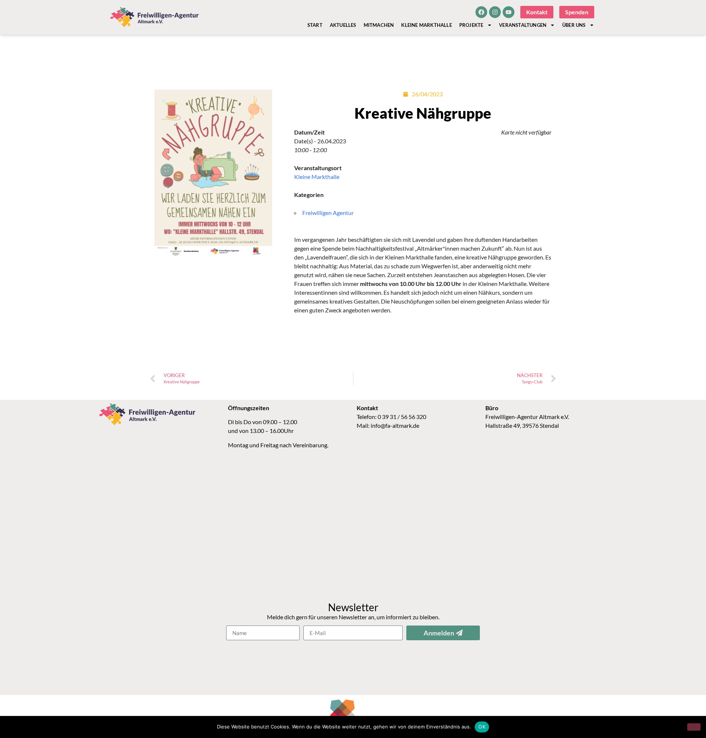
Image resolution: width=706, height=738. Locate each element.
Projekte (471, 25)
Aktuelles (343, 25)
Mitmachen (379, 25)
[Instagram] (495, 12)
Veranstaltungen (522, 25)
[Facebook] (481, 12)
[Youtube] (508, 12)
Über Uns (574, 25)
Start (314, 25)
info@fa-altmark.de (395, 425)
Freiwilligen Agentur (328, 212)
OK (481, 727)
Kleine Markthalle (426, 25)
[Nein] (693, 727)
